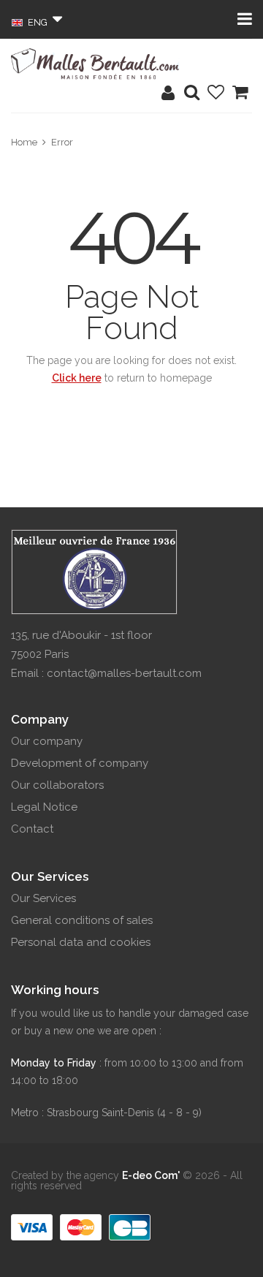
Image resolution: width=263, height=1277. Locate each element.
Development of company (79, 763)
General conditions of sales (82, 920)
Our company (47, 741)
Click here (77, 378)
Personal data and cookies (80, 942)
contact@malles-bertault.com (124, 673)
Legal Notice (44, 807)
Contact (32, 828)
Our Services (43, 898)
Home (24, 142)
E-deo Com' (151, 1175)
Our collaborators (57, 785)
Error (62, 142)
